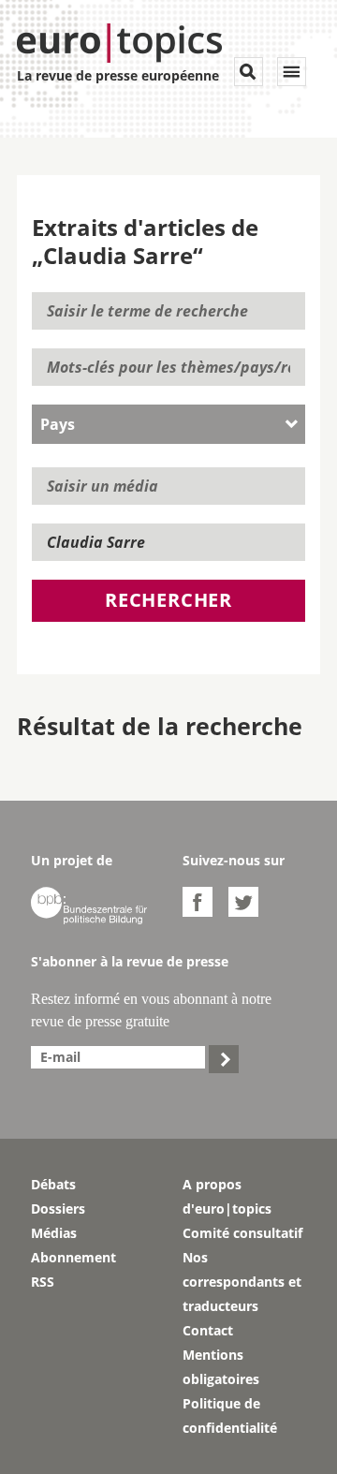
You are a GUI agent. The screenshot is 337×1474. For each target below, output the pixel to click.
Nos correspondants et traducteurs (242, 1281)
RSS (42, 1281)
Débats (53, 1184)
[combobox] (168, 424)
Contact (208, 1330)
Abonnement (73, 1257)
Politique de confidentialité (230, 1415)
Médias (54, 1233)
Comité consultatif (242, 1233)
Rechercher (168, 599)
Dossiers (58, 1208)
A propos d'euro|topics (227, 1196)
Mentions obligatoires (221, 1367)
